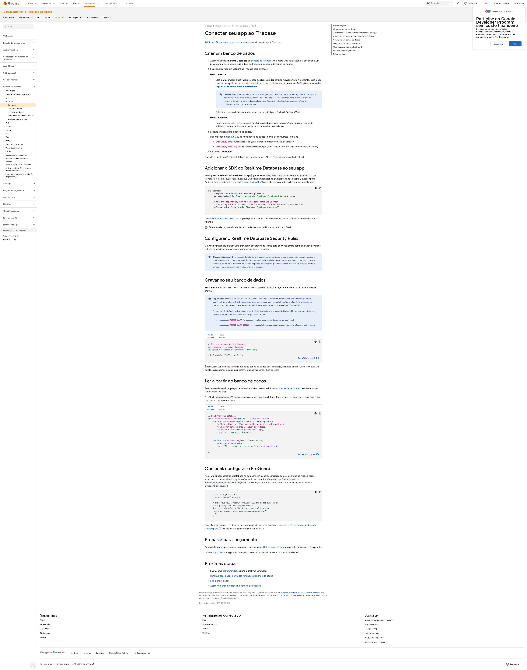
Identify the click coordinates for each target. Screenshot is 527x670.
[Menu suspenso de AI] (50, 17)
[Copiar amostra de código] (320, 188)
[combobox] (439, 3)
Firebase (208, 26)
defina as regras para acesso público (283, 260)
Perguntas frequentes (374, 637)
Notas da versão (372, 633)
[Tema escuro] (315, 188)
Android (74, 653)
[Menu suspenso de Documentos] (99, 3)
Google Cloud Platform (119, 653)
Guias (42, 620)
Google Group (371, 628)
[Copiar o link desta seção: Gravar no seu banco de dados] (268, 280)
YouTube (206, 633)
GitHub (43, 637)
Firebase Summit (209, 624)
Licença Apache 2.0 (252, 595)
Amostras (44, 628)
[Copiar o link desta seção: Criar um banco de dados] (257, 53)
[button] (16, 43)
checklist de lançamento (270, 547)
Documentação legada (375, 642)
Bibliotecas (45, 633)
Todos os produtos (142, 653)
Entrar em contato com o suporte (379, 620)
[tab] (210, 336)
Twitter (205, 628)
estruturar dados (231, 571)
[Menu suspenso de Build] (36, 3)
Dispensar (499, 44)
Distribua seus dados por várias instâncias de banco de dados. (242, 576)
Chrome (87, 653)
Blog (487, 3)
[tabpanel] (263, 351)
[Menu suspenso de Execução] (54, 3)
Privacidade (64, 664)
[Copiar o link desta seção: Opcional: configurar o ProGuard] (273, 469)
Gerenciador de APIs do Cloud (288, 157)
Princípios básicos (27, 17)
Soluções (64, 3)
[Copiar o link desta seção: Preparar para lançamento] (260, 540)
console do (261, 60)
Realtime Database (40, 12)
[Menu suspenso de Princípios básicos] (39, 17)
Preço (76, 3)
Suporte (129, 3)
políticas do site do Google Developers (304, 595)
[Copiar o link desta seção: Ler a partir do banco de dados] (268, 381)
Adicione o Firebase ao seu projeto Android (227, 42)
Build (30, 3)
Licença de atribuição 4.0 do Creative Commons (299, 592)
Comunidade (111, 3)
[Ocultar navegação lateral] (33, 665)
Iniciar (515, 44)
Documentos (90, 3)
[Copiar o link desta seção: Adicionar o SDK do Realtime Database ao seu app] (307, 168)
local (229, 136)
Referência (92, 17)
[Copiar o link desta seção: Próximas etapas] (240, 564)
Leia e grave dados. (220, 581)
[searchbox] (18, 26)
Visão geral (8, 17)
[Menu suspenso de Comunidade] (120, 3)
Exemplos (107, 17)
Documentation (13, 12)
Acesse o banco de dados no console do (235, 585)
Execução (46, 3)
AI (46, 17)
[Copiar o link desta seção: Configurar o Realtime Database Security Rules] (301, 238)
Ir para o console (501, 3)
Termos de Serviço (48, 664)
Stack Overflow (371, 624)
